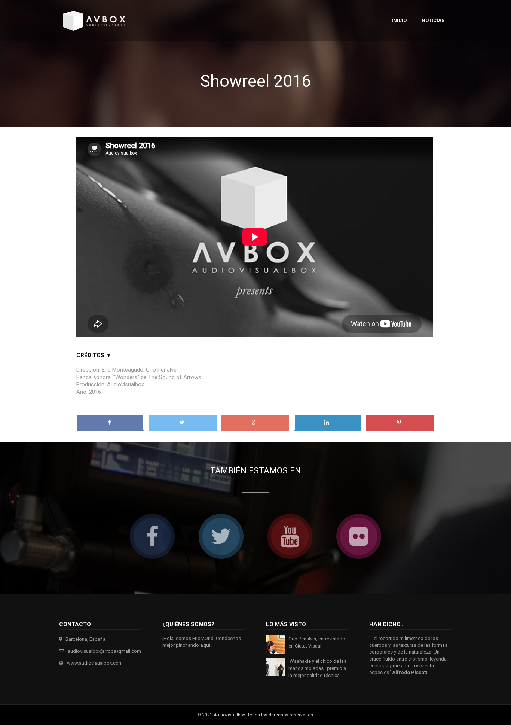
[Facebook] (110, 423)
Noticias (433, 20)
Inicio (399, 20)
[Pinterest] (400, 423)
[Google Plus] (255, 423)
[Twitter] (183, 423)
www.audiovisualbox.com (95, 663)
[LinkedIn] (328, 423)
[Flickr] (358, 536)
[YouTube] (289, 536)
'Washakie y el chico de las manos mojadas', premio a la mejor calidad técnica (317, 668)
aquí (205, 645)
